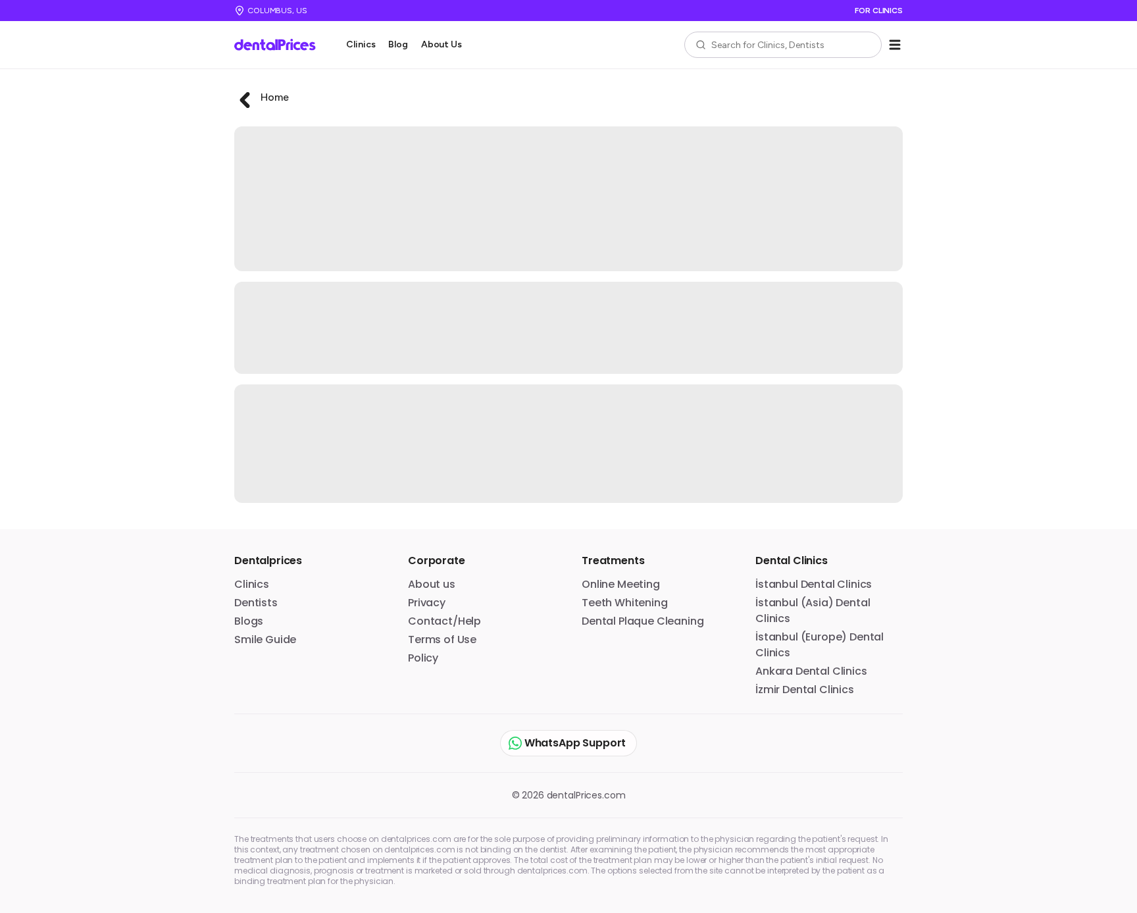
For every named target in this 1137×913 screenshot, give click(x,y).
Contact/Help (444, 621)
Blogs (248, 621)
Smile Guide (265, 639)
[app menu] (895, 45)
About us (431, 584)
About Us (441, 44)
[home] (279, 45)
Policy (423, 657)
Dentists (256, 602)
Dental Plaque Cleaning (642, 621)
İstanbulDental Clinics (813, 584)
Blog (397, 44)
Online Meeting (621, 584)
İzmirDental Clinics (804, 689)
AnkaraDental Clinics (811, 671)
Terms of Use (442, 639)
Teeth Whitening (625, 602)
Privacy (426, 602)
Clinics (360, 44)
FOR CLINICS (879, 10)
